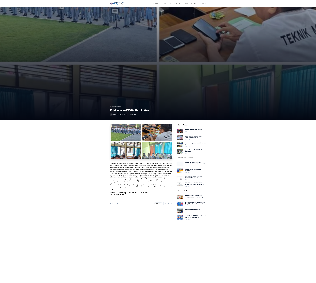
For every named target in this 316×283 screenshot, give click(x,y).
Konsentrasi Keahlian (190, 3)
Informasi (202, 3)
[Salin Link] (171, 203)
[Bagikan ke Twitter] (168, 203)
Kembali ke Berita (116, 106)
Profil (180, 3)
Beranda (155, 3)
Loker (165, 3)
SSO (175, 3)
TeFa (161, 3)
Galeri (170, 3)
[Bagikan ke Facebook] (165, 203)
